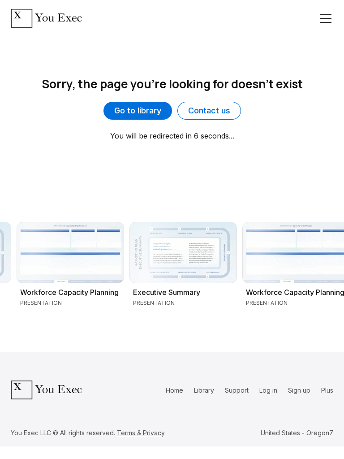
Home (174, 390)
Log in (268, 390)
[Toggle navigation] (325, 18)
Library (204, 390)
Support (237, 390)
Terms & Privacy (141, 433)
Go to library (137, 110)
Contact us (209, 110)
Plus (327, 390)
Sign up (299, 390)
